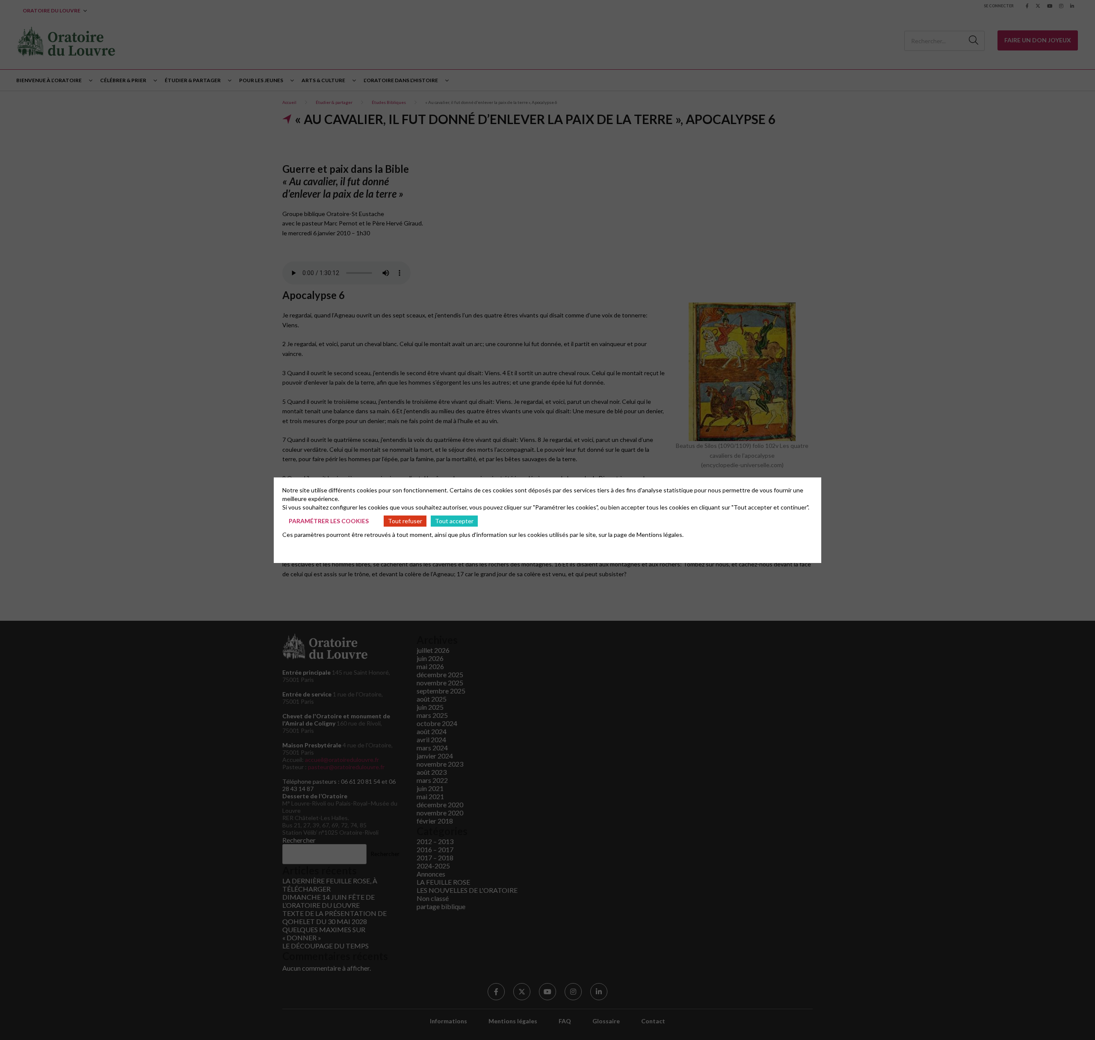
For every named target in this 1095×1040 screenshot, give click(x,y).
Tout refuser (405, 520)
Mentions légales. (660, 534)
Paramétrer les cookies (329, 520)
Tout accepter (454, 520)
